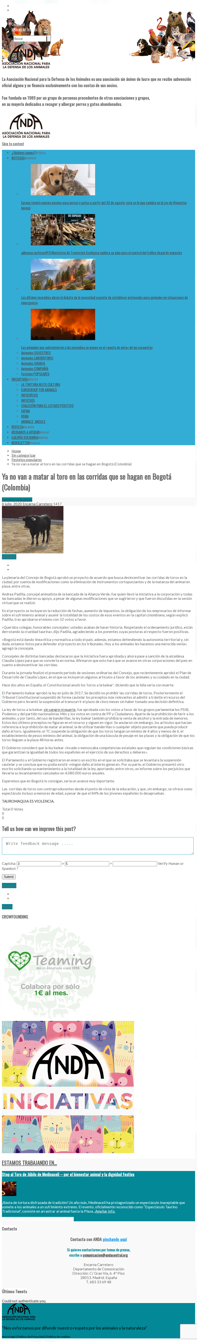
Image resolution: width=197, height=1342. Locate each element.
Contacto (18, 23)
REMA (25, 416)
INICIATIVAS (20, 379)
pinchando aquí (115, 1239)
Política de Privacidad (31, 1336)
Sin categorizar (24, 455)
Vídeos (16, 18)
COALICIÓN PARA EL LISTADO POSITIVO (47, 405)
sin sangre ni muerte (60, 709)
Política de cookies (58, 1336)
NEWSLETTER (21, 442)
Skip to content (13, 143)
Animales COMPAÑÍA (34, 368)
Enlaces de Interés (24, 29)
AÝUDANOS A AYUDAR (26, 432)
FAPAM (25, 410)
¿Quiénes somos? (24, 152)
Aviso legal (9, 1336)
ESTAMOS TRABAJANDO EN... (29, 1162)
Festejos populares (27, 459)
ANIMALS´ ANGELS (33, 421)
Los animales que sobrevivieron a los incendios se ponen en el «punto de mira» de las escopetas (87, 347)
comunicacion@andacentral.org (105, 1255)
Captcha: (9, 863)
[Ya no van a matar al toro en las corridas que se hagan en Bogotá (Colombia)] (32, 552)
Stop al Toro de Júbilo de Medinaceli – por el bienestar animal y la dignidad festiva (68, 1174)
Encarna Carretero (37, 504)
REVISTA (17, 426)
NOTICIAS (18, 157)
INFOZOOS (28, 400)
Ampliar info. (105, 1211)
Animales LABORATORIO (37, 358)
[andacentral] (26, 69)
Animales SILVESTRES (36, 352)
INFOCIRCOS (29, 395)
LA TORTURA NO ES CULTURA (40, 384)
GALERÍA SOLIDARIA (25, 437)
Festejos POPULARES (35, 373)
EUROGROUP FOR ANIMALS (39, 389)
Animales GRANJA (33, 363)
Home (16, 451)
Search (7, 38)
